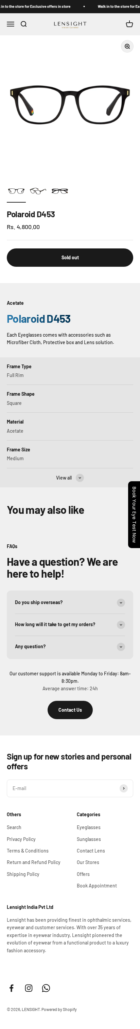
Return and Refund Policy (33, 862)
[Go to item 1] (16, 192)
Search (14, 827)
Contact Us (70, 710)
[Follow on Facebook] (11, 988)
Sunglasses (89, 839)
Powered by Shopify (59, 1009)
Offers (83, 874)
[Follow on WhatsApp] (46, 988)
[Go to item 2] (38, 192)
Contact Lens (91, 851)
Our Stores (88, 862)
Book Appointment (97, 885)
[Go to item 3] (59, 192)
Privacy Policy (21, 839)
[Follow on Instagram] (28, 988)
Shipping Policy (23, 874)
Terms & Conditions (28, 851)
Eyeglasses (89, 827)
